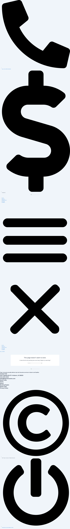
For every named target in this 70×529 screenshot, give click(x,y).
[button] (35, 274)
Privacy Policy (4, 388)
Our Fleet (3, 201)
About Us (3, 199)
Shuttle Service (4, 200)
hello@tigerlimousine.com (7, 378)
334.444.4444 (4, 377)
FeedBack (3, 202)
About (2, 383)
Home (3, 345)
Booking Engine (4, 385)
